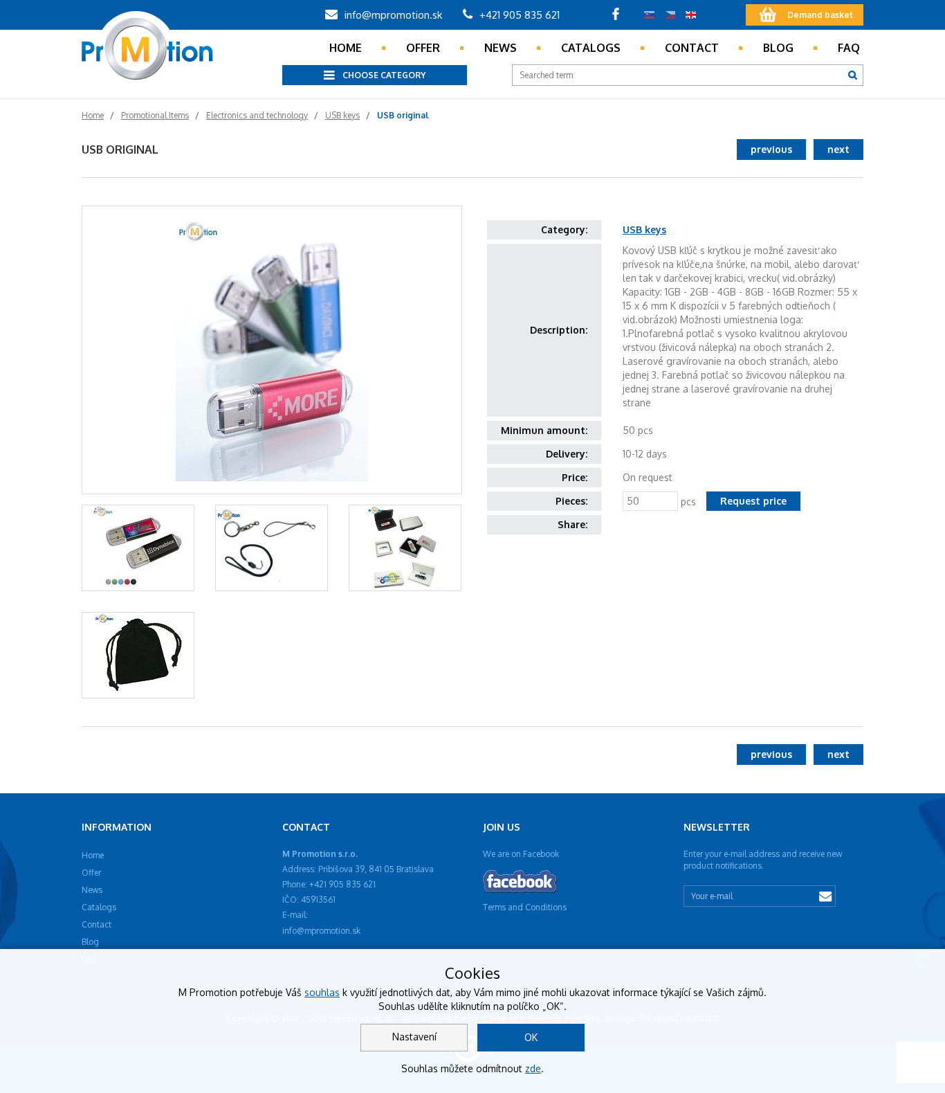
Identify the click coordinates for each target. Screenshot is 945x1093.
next (838, 149)
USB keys (644, 229)
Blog (778, 48)
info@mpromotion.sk (392, 14)
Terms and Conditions (525, 907)
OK (531, 1037)
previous (771, 149)
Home (345, 48)
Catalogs (591, 48)
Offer (423, 48)
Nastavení (414, 1036)
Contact (692, 48)
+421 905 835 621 (518, 14)
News (500, 48)
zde (533, 1068)
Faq (849, 48)
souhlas (322, 992)
